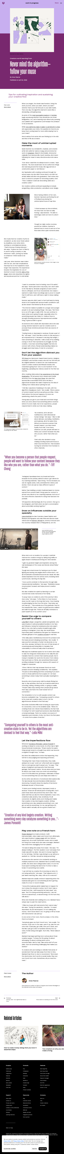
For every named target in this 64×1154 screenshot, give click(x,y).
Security (8, 1080)
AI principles (9, 1110)
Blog (24, 1098)
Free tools (8, 1087)
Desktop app (9, 1068)
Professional (25, 1071)
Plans (24, 1087)
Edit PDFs (42, 1082)
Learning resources (10, 1114)
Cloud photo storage (44, 1073)
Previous (16, 999)
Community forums (27, 1107)
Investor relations (44, 1103)
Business (25, 1073)
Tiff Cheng (25, 358)
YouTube (54, 115)
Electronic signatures (45, 1085)
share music (40, 838)
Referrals (25, 1110)
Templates (8, 1085)
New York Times (40, 378)
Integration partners (27, 1114)
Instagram (31, 153)
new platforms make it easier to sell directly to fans (43, 127)
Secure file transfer (44, 1075)
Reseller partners (27, 1112)
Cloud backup (43, 1080)
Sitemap (8, 1112)
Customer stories (27, 1100)
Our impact (42, 1105)
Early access (9, 1082)
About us (42, 1098)
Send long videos (44, 1071)
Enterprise (25, 1075)
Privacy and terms (10, 1103)
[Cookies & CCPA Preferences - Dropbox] (25, 1143)
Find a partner (26, 1117)
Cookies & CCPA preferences (12, 1107)
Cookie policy (9, 1105)
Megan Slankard (27, 834)
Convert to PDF (43, 1087)
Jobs (41, 1100)
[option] (19, 1038)
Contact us (8, 1100)
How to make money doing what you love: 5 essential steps (20, 1048)
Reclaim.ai (25, 1080)
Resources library (27, 1103)
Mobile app (8, 1071)
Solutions (8, 1078)
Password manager (44, 1078)
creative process (43, 634)
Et (42, 151)
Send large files (43, 1068)
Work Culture (7, 107)
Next (47, 998)
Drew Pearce (16, 77)
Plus (24, 1068)
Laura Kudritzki (27, 516)
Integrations (8, 1073)
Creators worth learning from (21, 58)
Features (8, 1075)
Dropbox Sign (26, 1082)
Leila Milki (25, 622)
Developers (25, 1105)
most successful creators (40, 115)
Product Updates (27, 1089)
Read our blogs (9, 1127)
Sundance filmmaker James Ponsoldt (41, 744)
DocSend (25, 1085)
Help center (8, 1098)
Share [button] (57, 3)
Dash (24, 1078)
